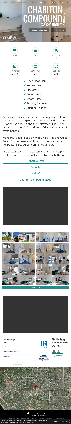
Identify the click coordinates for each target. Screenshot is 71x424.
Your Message (6, 356)
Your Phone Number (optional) (11, 351)
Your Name (5, 342)
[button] (35, 388)
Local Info (35, 173)
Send (17, 363)
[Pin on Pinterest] (14, 38)
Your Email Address (8, 347)
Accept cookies (64, 421)
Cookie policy (31, 422)
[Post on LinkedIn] (11, 38)
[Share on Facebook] (4, 38)
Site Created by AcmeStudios (35, 415)
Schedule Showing (39, 30)
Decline (56, 421)
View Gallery (58, 30)
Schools (35, 167)
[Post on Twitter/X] (7, 38)
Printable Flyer (35, 161)
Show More (35, 287)
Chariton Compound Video (35, 179)
